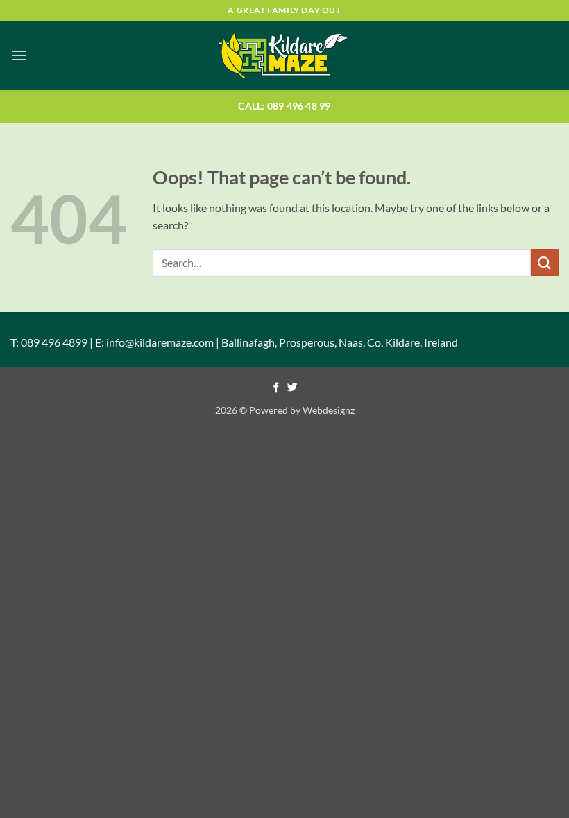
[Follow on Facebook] (276, 388)
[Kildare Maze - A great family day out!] (284, 55)
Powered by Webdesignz (302, 410)
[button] (18, 55)
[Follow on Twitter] (292, 388)
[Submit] (545, 262)
